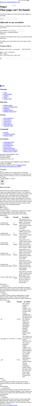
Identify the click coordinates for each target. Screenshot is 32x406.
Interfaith (5, 132)
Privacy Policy (7, 147)
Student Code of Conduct (10, 151)
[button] (2, 34)
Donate (5, 97)
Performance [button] (3, 284)
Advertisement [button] (4, 386)
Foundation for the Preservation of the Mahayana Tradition (13, 165)
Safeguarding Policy (8, 142)
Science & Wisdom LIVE (10, 107)
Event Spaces (7, 119)
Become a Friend (8, 135)
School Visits (6, 122)
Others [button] (2, 378)
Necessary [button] (3, 206)
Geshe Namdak (7, 94)
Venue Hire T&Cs (8, 126)
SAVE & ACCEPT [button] (5, 403)
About (5, 92)
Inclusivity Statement (9, 148)
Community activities (9, 134)
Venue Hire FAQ (8, 124)
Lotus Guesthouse (8, 118)
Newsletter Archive (8, 145)
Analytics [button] (2, 292)
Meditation (6, 108)
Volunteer (6, 95)
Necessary (5, 207)
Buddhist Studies (8, 105)
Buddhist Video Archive (9, 111)
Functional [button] (3, 396)
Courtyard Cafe (7, 121)
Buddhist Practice (8, 110)
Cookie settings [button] (4, 178)
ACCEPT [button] (12, 178)
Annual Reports (7, 143)
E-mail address (4, 30)
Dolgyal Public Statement (10, 150)
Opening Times (7, 99)
